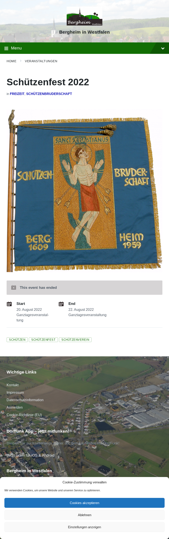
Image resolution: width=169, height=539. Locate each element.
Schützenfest (43, 339)
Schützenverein (75, 339)
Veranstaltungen (41, 61)
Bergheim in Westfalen (84, 32)
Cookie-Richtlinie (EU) (24, 415)
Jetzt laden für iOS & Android (30, 455)
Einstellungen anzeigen (84, 527)
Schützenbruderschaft (49, 94)
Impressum (15, 392)
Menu (16, 48)
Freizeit (17, 94)
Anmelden (15, 407)
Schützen (17, 339)
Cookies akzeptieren (84, 503)
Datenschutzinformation (25, 400)
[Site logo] (85, 24)
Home (11, 61)
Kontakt (12, 385)
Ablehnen (84, 515)
